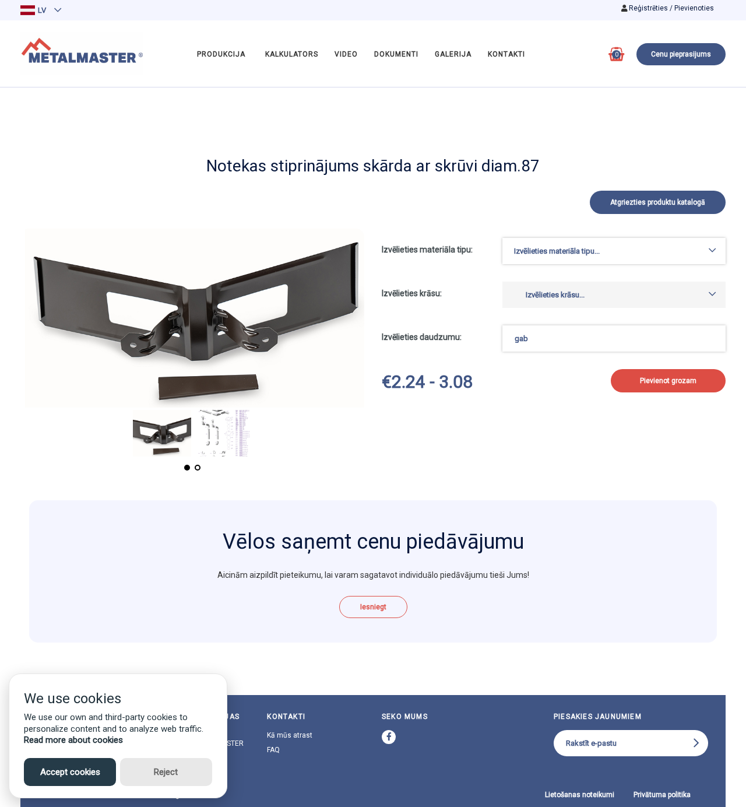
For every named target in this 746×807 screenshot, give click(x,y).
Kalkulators (291, 54)
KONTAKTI (506, 54)
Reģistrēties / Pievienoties (671, 8)
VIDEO (346, 54)
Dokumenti (396, 54)
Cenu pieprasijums (681, 54)
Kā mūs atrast (289, 735)
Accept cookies (70, 772)
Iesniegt (373, 607)
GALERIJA (453, 54)
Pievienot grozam (668, 381)
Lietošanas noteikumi (579, 795)
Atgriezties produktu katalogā (657, 202)
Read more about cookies (73, 740)
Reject (166, 772)
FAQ (273, 750)
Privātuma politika (662, 795)
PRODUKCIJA (221, 54)
